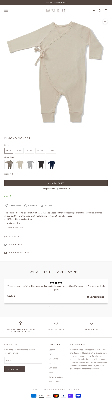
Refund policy (54, 381)
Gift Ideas (53, 368)
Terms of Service (56, 377)
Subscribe (14, 369)
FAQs (51, 354)
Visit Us (52, 363)
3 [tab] (58, 306)
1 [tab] (49, 306)
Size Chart (53, 359)
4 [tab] (62, 306)
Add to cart (56, 183)
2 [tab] (54, 306)
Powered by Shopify (68, 390)
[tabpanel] (56, 290)
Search (52, 350)
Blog (51, 372)
